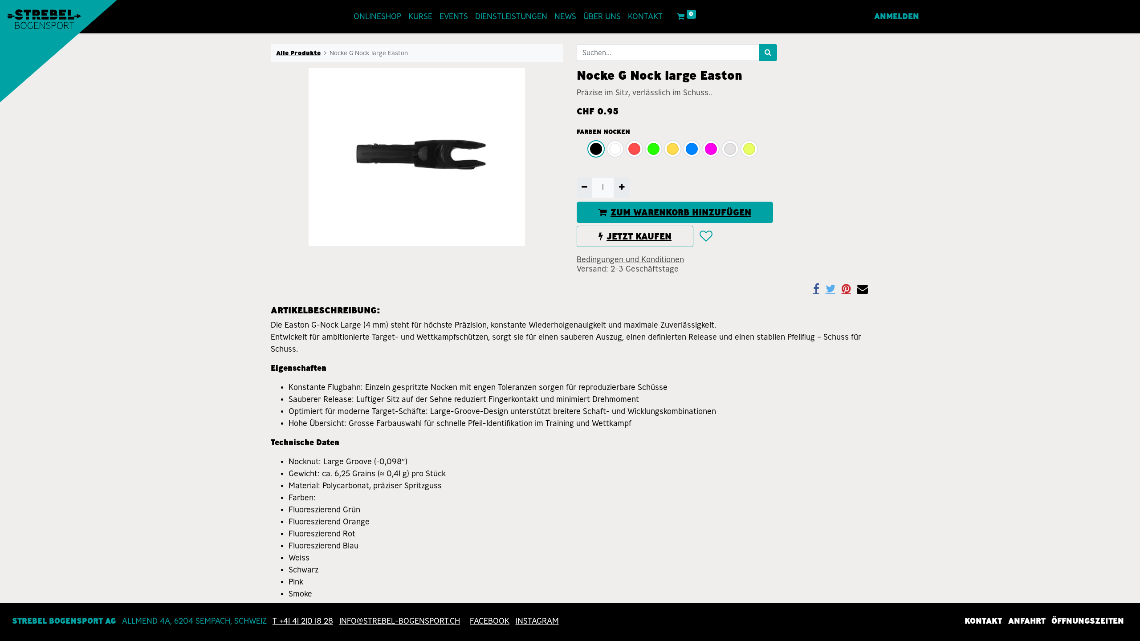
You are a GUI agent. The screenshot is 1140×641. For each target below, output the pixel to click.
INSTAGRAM (537, 621)
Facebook (489, 621)
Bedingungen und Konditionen (630, 259)
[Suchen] (768, 52)
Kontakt (983, 621)
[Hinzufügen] (621, 187)
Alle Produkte (298, 53)
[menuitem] (377, 17)
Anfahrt (1027, 621)
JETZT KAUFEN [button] (639, 236)
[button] (705, 236)
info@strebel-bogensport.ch (399, 621)
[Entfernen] (584, 187)
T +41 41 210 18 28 (303, 621)
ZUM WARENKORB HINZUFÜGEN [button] (681, 212)
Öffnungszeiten (1087, 621)
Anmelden (896, 16)
